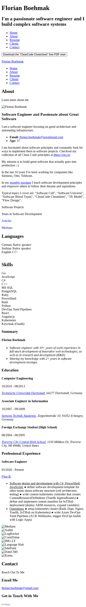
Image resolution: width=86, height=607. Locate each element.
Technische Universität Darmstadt (23, 393)
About (14, 36)
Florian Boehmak (13, 61)
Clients (14, 43)
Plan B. (6, 476)
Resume (15, 40)
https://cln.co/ (62, 155)
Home (13, 32)
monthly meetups (20, 182)
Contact (14, 47)
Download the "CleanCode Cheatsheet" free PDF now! (34, 54)
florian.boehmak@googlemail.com (41, 137)
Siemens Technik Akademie (19, 415)
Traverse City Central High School (24, 442)
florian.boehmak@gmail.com (20, 588)
